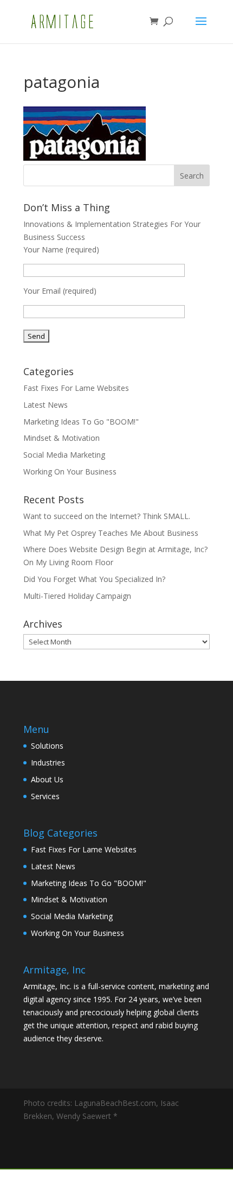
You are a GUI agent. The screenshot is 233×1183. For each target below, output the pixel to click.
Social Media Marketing (64, 455)
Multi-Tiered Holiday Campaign (77, 596)
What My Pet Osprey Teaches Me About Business (110, 533)
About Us (47, 779)
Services (45, 796)
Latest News (45, 405)
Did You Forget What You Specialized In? (94, 579)
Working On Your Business (69, 471)
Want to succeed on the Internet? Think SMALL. (106, 516)
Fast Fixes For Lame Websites (76, 388)
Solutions (47, 746)
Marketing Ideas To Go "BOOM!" (81, 421)
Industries (48, 762)
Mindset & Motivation (61, 438)
